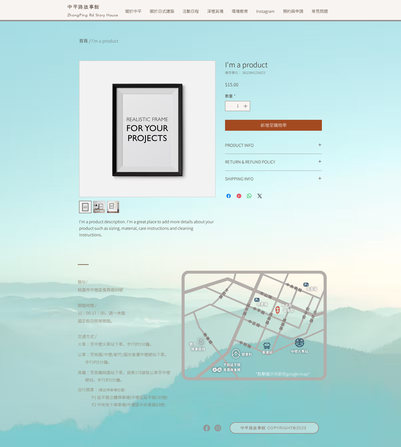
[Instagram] (217, 428)
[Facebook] (206, 428)
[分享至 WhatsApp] (249, 196)
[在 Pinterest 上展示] (239, 196)
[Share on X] (259, 196)
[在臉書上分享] (228, 196)
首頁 (83, 41)
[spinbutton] (238, 106)
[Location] (285, 309)
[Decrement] (229, 106)
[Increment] (246, 106)
